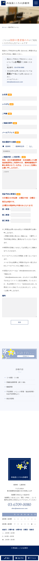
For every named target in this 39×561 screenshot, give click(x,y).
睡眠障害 (9, 387)
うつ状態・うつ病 (12, 377)
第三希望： (6, 220)
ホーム (4, 27)
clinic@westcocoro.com (15, 82)
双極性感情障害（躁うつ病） (16, 382)
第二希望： (6, 215)
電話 (7, 558)
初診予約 (21, 558)
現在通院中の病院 (17, 144)
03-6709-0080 (19, 67)
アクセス (33, 558)
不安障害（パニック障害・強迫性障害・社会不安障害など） (20, 393)
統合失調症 (10, 398)
